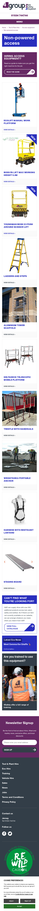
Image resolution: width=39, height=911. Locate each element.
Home (4, 27)
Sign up (8, 750)
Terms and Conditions (13, 797)
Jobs (4, 792)
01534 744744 (19, 15)
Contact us (7, 813)
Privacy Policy (9, 802)
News (5, 787)
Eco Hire (6, 768)
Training (6, 773)
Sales (4, 783)
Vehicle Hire (8, 778)
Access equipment (28, 27)
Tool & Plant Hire (14, 27)
